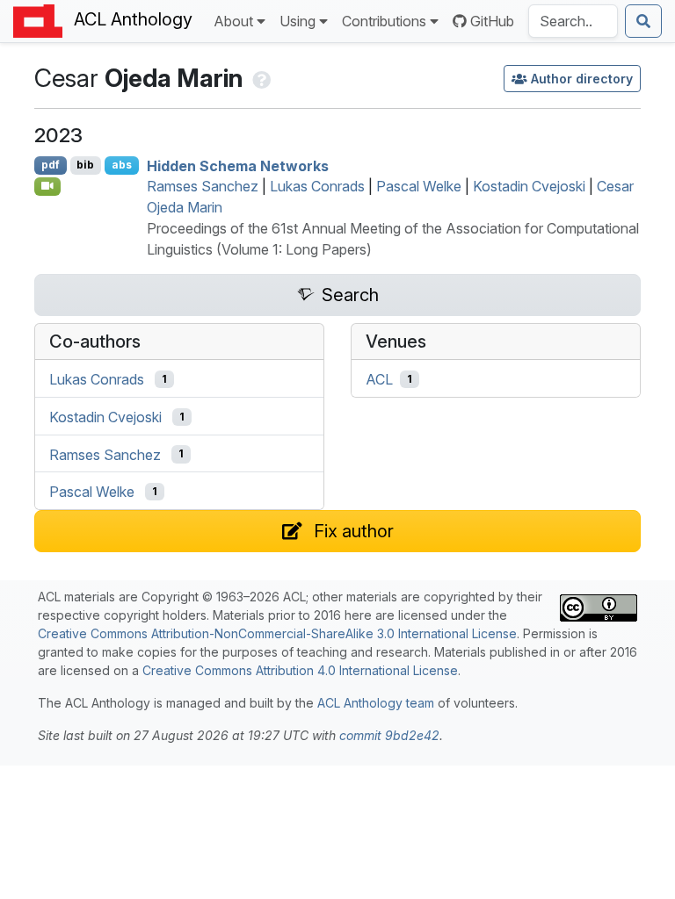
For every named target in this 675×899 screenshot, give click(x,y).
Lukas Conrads (317, 186)
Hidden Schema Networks (238, 165)
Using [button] (297, 21)
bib (85, 164)
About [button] (233, 21)
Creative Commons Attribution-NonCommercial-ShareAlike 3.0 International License (277, 633)
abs (122, 164)
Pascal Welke (418, 186)
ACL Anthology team (375, 702)
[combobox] (573, 21)
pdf (50, 164)
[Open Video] (47, 186)
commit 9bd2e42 (389, 735)
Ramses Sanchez (202, 186)
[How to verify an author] (260, 78)
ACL (379, 379)
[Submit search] (643, 21)
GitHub (492, 21)
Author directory (582, 78)
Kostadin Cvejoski (529, 186)
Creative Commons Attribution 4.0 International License (300, 670)
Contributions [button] (384, 21)
